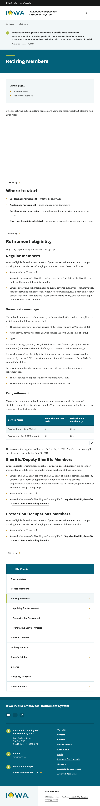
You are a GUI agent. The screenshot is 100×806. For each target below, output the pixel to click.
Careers (61, 739)
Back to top (12, 183)
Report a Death (64, 744)
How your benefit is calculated (26, 221)
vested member (67, 262)
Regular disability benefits (78, 499)
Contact (61, 735)
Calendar (61, 730)
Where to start (21, 91)
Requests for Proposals (68, 759)
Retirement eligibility (23, 96)
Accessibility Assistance (69, 769)
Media (60, 754)
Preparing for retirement (23, 198)
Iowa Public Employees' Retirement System (43, 13)
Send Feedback (52, 791)
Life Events (23, 24)
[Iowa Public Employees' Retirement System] (15, 13)
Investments (63, 749)
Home (11, 24)
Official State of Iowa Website (18, 3)
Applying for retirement (23, 204)
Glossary (61, 764)
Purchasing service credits (24, 210)
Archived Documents (67, 774)
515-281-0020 (19, 757)
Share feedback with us (25, 772)
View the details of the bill (79, 39)
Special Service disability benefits (30, 503)
